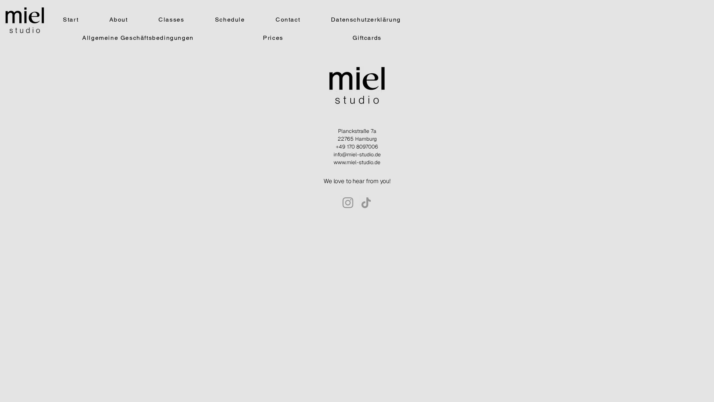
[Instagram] (348, 202)
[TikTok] (366, 202)
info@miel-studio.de (357, 154)
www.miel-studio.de (357, 162)
